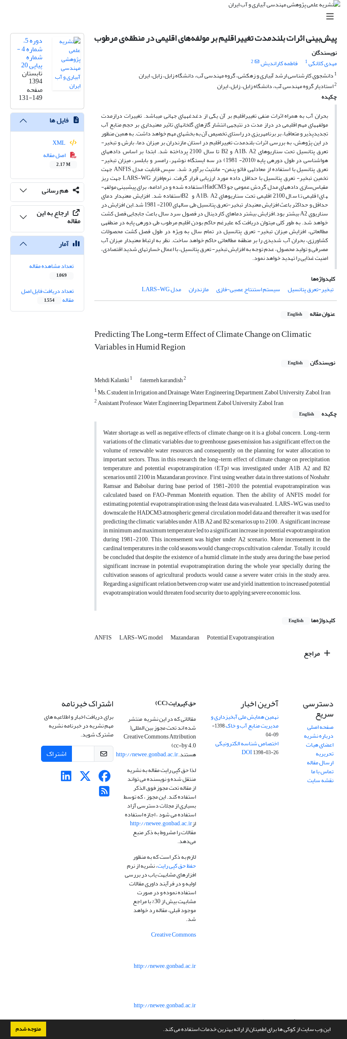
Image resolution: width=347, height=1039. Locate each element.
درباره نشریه (318, 735)
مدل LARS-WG (161, 289)
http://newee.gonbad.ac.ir (147, 754)
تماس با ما (322, 771)
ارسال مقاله (320, 762)
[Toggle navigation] (176, 17)
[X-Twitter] (85, 778)
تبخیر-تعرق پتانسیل (310, 289)
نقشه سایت (320, 780)
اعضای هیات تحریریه (319, 749)
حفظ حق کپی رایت (176, 865)
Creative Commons (173, 934)
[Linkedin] (66, 778)
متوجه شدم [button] (28, 1029)
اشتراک (56, 753)
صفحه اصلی (320, 727)
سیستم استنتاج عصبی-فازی (248, 289)
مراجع (312, 653)
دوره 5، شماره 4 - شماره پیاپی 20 (29, 53)
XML (59, 143)
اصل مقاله (57, 159)
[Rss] (104, 793)
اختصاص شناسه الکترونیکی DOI (246, 748)
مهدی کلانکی (322, 63)
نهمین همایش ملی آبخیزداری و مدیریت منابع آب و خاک (244, 721)
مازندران (199, 289)
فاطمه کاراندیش (279, 63)
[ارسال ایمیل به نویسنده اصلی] (257, 62)
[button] (161, 1030)
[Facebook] (104, 778)
